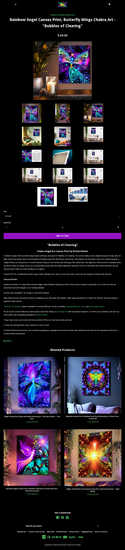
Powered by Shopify (74, 545)
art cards (81, 306)
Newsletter (22, 532)
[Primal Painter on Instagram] (67, 518)
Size (5, 211)
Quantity (7, 223)
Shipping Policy (86, 532)
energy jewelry (71, 306)
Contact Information (36, 532)
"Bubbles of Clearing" (12, 306)
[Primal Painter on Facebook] (57, 518)
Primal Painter (42, 315)
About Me (50, 532)
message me (62, 311)
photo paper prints (96, 306)
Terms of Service (101, 532)
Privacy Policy (74, 532)
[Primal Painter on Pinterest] (62, 518)
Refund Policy (61, 532)
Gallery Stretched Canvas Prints (62, 15)
